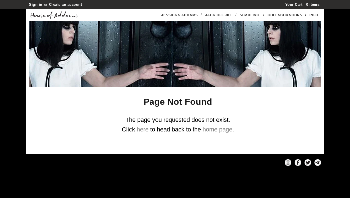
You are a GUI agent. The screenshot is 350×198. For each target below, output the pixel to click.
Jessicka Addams (179, 15)
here (143, 129)
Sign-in (35, 4)
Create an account (65, 4)
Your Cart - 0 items (302, 4)
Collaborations (285, 15)
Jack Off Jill (219, 15)
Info (313, 15)
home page (217, 129)
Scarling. (250, 15)
